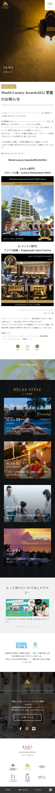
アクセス (38, 790)
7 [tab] (36, 626)
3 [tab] (22, 626)
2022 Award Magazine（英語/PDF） (17, 339)
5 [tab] (29, 626)
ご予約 (7, 790)
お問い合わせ (27, 717)
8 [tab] (39, 626)
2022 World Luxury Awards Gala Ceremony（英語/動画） (26, 336)
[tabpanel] (27, 611)
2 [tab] (19, 626)
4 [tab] (26, 626)
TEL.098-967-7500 (20, 710)
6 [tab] (32, 626)
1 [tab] (16, 626)
